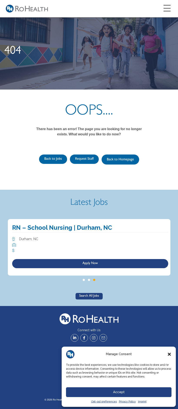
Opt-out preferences (104, 401)
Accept (119, 392)
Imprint (142, 401)
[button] (169, 354)
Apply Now (90, 263)
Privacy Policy (127, 401)
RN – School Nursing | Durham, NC (62, 227)
